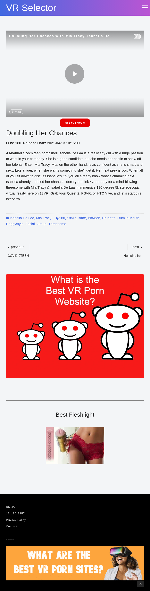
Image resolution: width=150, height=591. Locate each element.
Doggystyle (14, 224)
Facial (30, 224)
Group (41, 224)
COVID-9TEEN (18, 253)
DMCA (10, 507)
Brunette (108, 218)
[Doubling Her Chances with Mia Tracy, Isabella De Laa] (74, 74)
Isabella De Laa (22, 218)
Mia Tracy (43, 218)
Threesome (57, 224)
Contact (11, 526)
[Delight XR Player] (132, 36)
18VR (71, 218)
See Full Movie (75, 122)
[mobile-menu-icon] (145, 7)
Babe (82, 218)
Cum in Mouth (128, 218)
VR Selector (31, 8)
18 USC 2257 (15, 513)
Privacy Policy (16, 519)
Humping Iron (133, 253)
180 (62, 218)
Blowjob (94, 218)
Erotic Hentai (10, 539)
